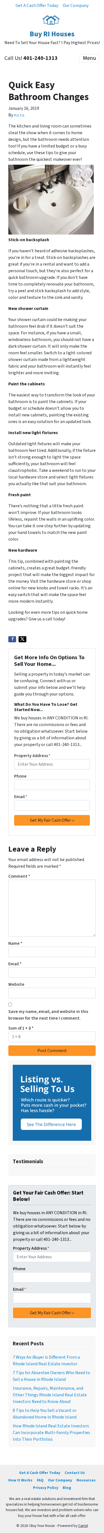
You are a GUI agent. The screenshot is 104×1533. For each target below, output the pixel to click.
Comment (19, 876)
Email (20, 797)
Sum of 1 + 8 (21, 1028)
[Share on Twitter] (22, 639)
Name (15, 943)
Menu (89, 58)
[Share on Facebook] (12, 639)
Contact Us (75, 1472)
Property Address (32, 756)
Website (16, 984)
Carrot (83, 1525)
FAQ (40, 1480)
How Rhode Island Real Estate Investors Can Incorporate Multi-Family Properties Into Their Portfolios (51, 1432)
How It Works (20, 1480)
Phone (20, 776)
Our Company (75, 5)
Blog (67, 1487)
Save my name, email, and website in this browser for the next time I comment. (48, 1015)
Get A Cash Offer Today (37, 5)
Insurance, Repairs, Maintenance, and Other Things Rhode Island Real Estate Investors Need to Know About (50, 1395)
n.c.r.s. (19, 115)
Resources (86, 1480)
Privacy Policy (45, 1487)
